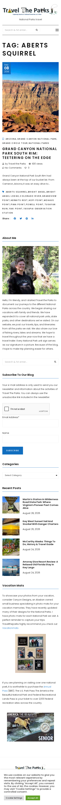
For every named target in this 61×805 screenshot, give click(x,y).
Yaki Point (16, 208)
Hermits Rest (19, 200)
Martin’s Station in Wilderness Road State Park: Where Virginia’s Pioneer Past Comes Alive (40, 504)
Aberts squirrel (16, 192)
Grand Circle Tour (15, 143)
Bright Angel (37, 192)
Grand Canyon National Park (37, 139)
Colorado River (30, 196)
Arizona (11, 139)
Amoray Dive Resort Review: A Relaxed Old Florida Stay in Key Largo (40, 564)
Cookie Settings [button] (14, 797)
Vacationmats (10, 628)
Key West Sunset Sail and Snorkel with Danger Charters (40, 523)
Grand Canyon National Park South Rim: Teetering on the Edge (29, 153)
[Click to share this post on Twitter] (21, 219)
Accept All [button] (33, 797)
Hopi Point (36, 200)
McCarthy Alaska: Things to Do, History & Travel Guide (39, 543)
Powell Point (35, 204)
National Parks (39, 143)
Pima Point (18, 204)
